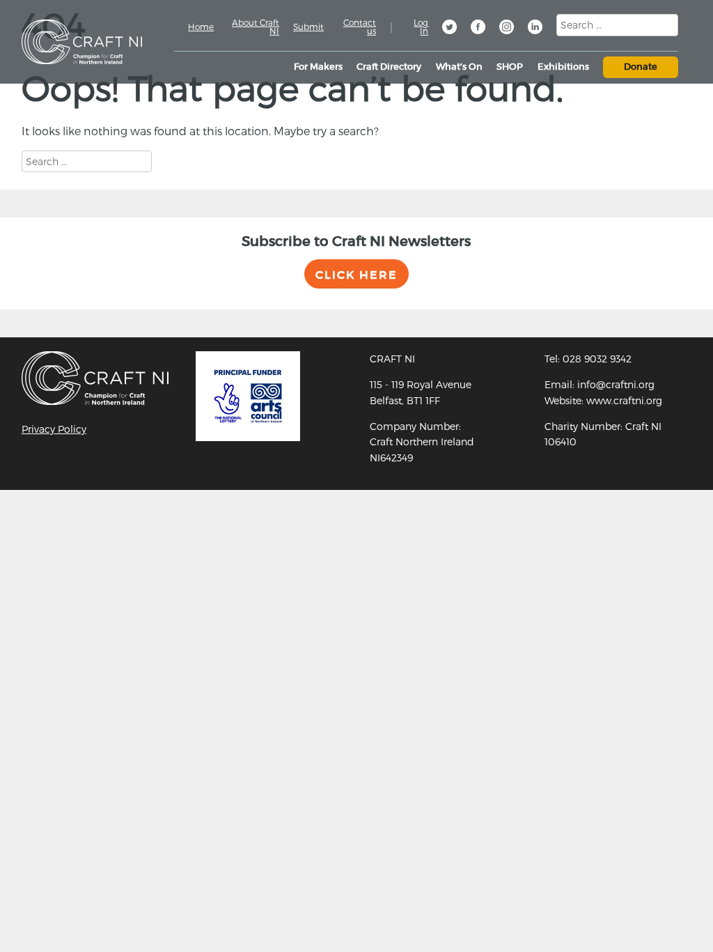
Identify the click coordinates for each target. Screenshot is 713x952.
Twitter (450, 28)
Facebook (479, 28)
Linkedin (536, 28)
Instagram (507, 28)
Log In (421, 26)
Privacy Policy (54, 429)
